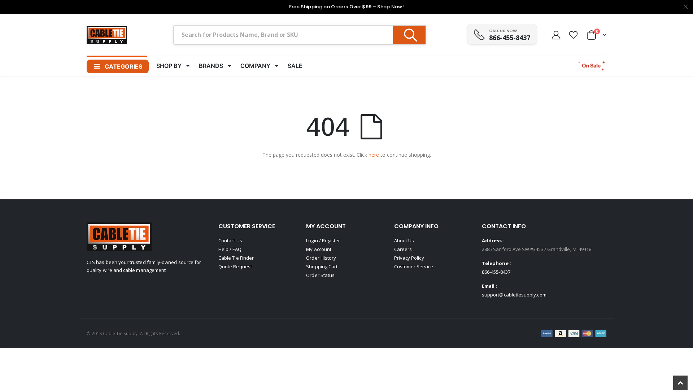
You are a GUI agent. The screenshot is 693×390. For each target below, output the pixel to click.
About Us (404, 240)
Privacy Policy (409, 258)
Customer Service (413, 266)
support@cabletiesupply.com (514, 294)
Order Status (320, 275)
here (374, 154)
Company (255, 65)
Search (409, 35)
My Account (318, 249)
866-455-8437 (509, 37)
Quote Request (235, 266)
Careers (403, 249)
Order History (321, 258)
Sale (295, 65)
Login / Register (323, 240)
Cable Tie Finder (236, 258)
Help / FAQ (229, 249)
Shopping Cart (321, 266)
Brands (211, 65)
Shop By (169, 65)
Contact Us (230, 240)
